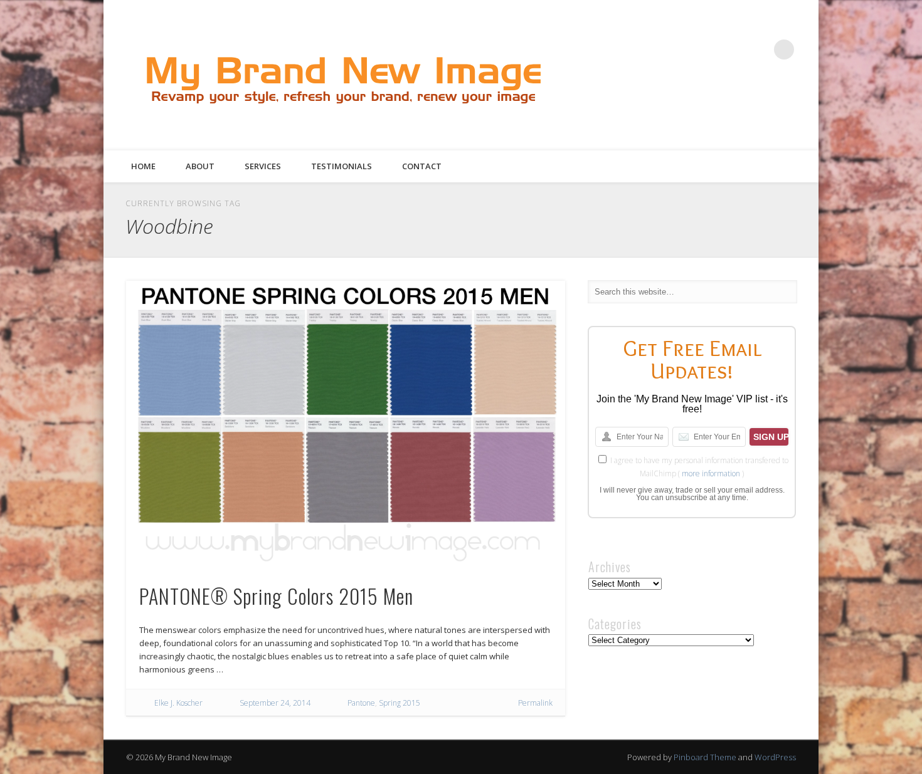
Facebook (681, 49)
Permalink (535, 703)
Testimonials (341, 166)
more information (711, 473)
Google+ (758, 49)
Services (263, 166)
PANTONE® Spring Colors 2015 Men (276, 595)
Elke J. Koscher (178, 703)
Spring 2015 (399, 703)
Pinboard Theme (705, 757)
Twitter (707, 49)
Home (143, 166)
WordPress (775, 757)
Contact (422, 166)
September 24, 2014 (275, 703)
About (200, 166)
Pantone (361, 703)
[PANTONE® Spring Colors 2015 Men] (345, 424)
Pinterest (733, 49)
